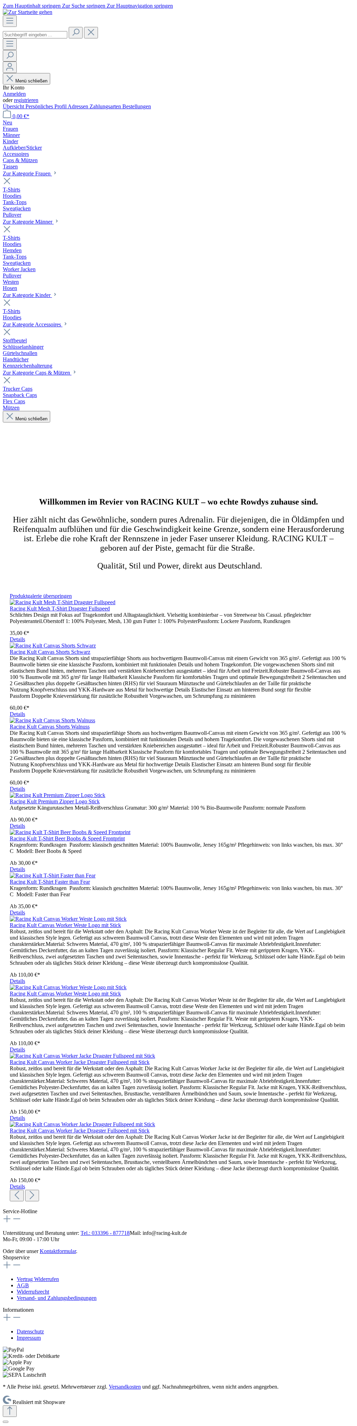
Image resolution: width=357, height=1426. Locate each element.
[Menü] (10, 21)
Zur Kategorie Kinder (27, 295)
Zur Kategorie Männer (28, 222)
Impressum (29, 1338)
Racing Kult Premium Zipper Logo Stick (55, 801)
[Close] (5, 1422)
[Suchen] (76, 32)
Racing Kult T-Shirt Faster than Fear (50, 882)
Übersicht (14, 106)
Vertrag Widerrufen (38, 1279)
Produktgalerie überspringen (41, 596)
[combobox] (35, 34)
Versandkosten (125, 1387)
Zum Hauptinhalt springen (32, 6)
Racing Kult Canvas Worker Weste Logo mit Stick (65, 925)
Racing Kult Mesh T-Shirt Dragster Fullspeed (60, 608)
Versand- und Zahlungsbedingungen (57, 1298)
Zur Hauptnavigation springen (140, 6)
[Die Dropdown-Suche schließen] (91, 32)
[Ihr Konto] (10, 67)
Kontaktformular (58, 1251)
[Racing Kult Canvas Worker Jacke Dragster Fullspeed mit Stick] (82, 1056)
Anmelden (14, 94)
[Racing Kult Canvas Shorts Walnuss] (52, 720)
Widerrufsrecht (33, 1292)
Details (17, 639)
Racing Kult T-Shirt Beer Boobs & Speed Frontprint (67, 838)
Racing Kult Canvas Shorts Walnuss (50, 727)
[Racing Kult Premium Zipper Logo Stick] (57, 795)
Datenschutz (30, 1331)
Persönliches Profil (46, 106)
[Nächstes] (32, 1195)
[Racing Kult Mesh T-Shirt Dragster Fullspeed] (62, 602)
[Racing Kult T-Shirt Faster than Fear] (53, 875)
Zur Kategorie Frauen (27, 173)
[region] (178, 897)
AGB (23, 1285)
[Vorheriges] (17, 1195)
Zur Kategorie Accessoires (32, 324)
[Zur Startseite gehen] (27, 12)
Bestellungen (136, 106)
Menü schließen (30, 81)
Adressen (79, 106)
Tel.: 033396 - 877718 (105, 1233)
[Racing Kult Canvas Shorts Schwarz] (53, 646)
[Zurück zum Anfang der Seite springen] (10, 1411)
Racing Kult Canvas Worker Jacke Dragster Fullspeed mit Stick (80, 1062)
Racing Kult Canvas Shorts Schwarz (50, 652)
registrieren (26, 100)
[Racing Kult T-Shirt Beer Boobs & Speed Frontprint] (70, 832)
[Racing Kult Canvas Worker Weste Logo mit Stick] (68, 919)
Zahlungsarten (106, 106)
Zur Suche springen (84, 6)
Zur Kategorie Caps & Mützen (37, 373)
